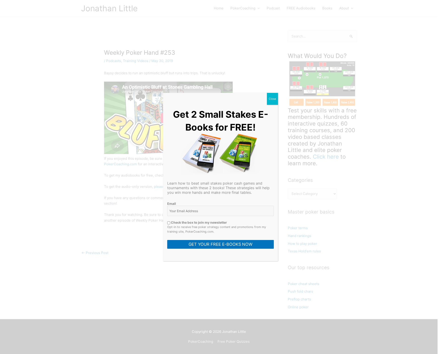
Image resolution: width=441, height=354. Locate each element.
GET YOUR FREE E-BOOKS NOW (220, 244)
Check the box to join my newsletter (198, 222)
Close (272, 98)
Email (171, 204)
